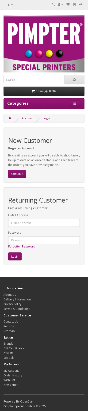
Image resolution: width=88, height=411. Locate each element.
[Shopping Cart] (74, 5)
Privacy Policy (12, 304)
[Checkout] (80, 5)
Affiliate (9, 353)
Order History (13, 375)
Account (27, 118)
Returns (9, 326)
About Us (10, 295)
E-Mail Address (18, 215)
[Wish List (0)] (68, 5)
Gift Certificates (14, 348)
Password (14, 233)
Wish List (9, 380)
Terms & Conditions (17, 309)
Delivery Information (17, 299)
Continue (17, 174)
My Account (11, 371)
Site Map (9, 331)
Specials (9, 358)
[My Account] (60, 5)
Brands (8, 344)
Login (46, 118)
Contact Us (11, 321)
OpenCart (26, 401)
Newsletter (11, 385)
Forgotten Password (21, 246)
